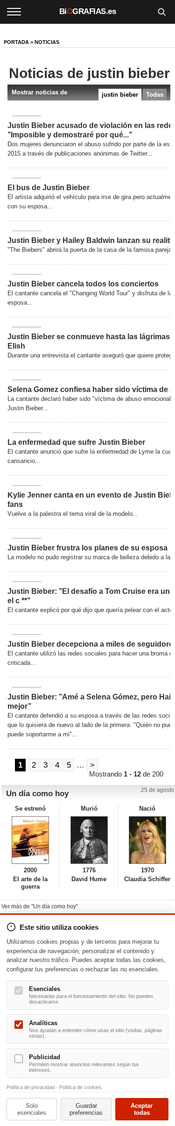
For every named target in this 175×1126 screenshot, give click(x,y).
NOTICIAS (47, 42)
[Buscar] (161, 12)
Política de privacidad (31, 1087)
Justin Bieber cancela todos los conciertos (83, 284)
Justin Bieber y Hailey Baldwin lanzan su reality (90, 240)
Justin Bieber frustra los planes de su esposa (87, 548)
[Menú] (14, 11)
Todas (154, 94)
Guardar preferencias (86, 1109)
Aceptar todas (142, 1109)
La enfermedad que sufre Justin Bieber (76, 442)
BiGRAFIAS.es (87, 11)
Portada (16, 42)
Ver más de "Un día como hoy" (39, 906)
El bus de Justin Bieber (48, 188)
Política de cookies (80, 1087)
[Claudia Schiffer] (147, 840)
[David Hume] (89, 840)
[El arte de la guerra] (30, 840)
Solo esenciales (31, 1109)
